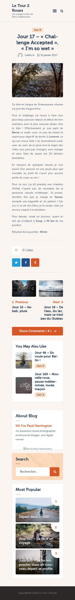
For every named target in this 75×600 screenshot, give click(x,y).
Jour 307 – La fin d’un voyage (36, 541)
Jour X (37, 30)
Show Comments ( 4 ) (35, 331)
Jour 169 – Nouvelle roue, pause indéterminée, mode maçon (47, 381)
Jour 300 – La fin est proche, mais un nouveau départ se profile (36, 565)
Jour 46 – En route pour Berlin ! (46, 356)
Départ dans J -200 (34, 517)
